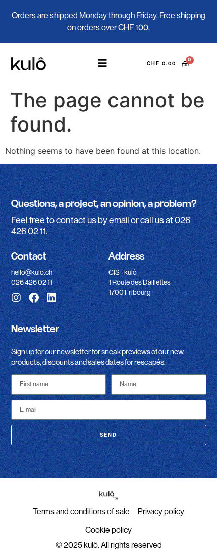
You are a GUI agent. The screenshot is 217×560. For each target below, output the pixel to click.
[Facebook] (34, 298)
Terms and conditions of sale (81, 511)
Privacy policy (161, 511)
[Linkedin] (51, 298)
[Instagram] (16, 298)
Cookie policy (108, 530)
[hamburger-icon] (103, 63)
